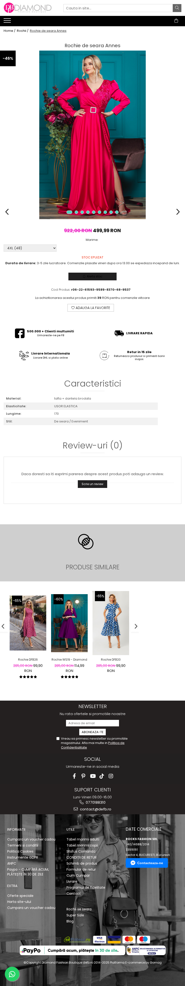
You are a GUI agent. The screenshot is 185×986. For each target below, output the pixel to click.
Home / (10, 31)
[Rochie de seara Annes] (92, 135)
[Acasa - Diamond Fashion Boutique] (28, 7)
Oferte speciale (20, 895)
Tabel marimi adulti (82, 839)
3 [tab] (82, 212)
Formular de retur (81, 869)
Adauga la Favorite (92, 307)
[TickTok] (102, 776)
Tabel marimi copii (82, 845)
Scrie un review (92, 484)
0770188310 (95, 802)
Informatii (16, 829)
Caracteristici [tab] (92, 384)
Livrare (71, 881)
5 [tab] (93, 212)
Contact (73, 893)
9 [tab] (117, 212)
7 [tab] (105, 212)
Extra (12, 885)
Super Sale (75, 915)
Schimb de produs (81, 863)
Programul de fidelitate (85, 887)
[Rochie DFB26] (28, 623)
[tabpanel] (92, 135)
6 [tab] (99, 212)
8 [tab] (111, 212)
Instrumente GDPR (22, 857)
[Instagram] (111, 776)
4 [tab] (88, 212)
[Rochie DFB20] (110, 623)
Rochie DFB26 (28, 659)
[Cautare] (177, 8)
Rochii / (23, 31)
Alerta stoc (94, 276)
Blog (69, 921)
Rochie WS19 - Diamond (69, 659)
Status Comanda (80, 851)
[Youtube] (92, 776)
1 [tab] (69, 212)
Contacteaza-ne (150, 863)
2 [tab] (76, 212)
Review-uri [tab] (93, 446)
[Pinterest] (83, 776)
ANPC (11, 863)
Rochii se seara (79, 909)
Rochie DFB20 (111, 659)
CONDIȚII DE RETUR (81, 857)
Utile (70, 829)
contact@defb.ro (95, 809)
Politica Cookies (20, 851)
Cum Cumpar (78, 875)
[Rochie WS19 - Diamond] (69, 623)
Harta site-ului (19, 901)
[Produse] (8, 22)
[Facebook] (74, 776)
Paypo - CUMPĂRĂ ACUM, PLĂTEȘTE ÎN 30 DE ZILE (28, 872)
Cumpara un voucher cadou (31, 839)
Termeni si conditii (22, 845)
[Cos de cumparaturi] (176, 21)
